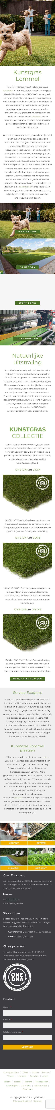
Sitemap (38, 1101)
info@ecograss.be (14, 903)
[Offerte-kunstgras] (41, 831)
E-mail (7, 1019)
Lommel (22, 1076)
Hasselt (35, 1072)
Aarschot (34, 1076)
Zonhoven (28, 1089)
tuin (45, 757)
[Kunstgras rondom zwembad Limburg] (14, 856)
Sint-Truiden (40, 1085)
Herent (28, 1081)
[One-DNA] (27, 977)
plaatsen (36, 116)
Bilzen (7, 1081)
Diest (25, 1072)
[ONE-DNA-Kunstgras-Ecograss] (41, 856)
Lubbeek (26, 1085)
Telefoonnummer (13, 1032)
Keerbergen (12, 1085)
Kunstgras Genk (11, 1072)
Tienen (10, 1076)
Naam (7, 1007)
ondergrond (25, 187)
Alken (45, 1076)
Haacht (17, 1081)
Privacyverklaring (21, 1101)
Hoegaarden (42, 1081)
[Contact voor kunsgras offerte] (14, 831)
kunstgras (8, 90)
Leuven (46, 1072)
